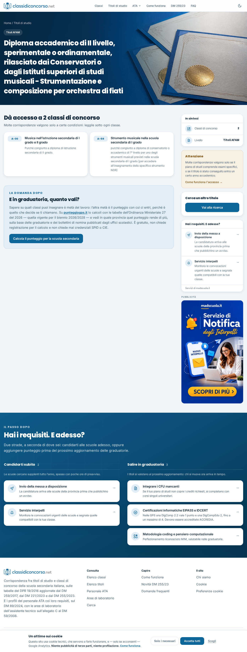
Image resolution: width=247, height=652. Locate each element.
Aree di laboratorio (100, 598)
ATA (135, 5)
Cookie (201, 584)
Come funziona (156, 5)
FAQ (193, 5)
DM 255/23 (178, 5)
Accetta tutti (192, 641)
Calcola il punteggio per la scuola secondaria (46, 238)
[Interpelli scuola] (212, 351)
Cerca (91, 605)
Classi (99, 5)
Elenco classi (96, 577)
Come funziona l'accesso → (203, 182)
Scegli (212, 641)
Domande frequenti (155, 591)
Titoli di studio (117, 5)
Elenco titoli (95, 584)
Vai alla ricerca (212, 207)
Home (7, 23)
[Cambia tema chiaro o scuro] (239, 5)
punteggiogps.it (75, 212)
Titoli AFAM (13, 32)
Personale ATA (97, 591)
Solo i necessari (164, 641)
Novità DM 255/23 (155, 584)
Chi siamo (203, 577)
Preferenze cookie (209, 591)
